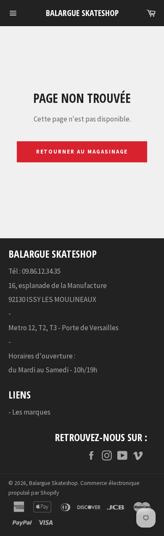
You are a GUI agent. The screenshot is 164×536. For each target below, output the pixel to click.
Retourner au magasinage (82, 151)
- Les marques (29, 412)
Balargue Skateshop (82, 13)
